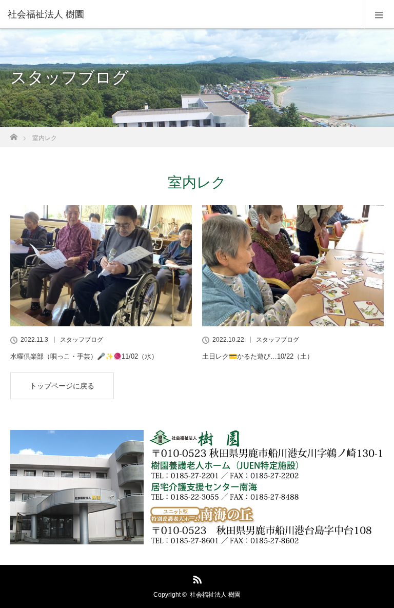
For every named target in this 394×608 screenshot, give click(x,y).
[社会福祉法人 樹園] (182, 14)
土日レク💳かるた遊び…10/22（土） (257, 356)
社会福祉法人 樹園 (215, 594)
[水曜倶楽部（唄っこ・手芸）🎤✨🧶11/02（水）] (101, 265)
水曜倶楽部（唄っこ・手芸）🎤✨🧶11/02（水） (84, 356)
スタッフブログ (81, 340)
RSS (196, 577)
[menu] (379, 14)
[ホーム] (13, 134)
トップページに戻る (62, 386)
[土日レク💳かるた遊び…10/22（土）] (293, 265)
